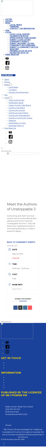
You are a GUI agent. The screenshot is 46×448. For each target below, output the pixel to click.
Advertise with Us (12, 365)
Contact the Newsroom (22, 29)
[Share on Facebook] (15, 308)
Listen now (7, 75)
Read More (17, 289)
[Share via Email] (30, 308)
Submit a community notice (24, 47)
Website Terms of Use (14, 385)
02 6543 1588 (17, 425)
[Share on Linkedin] (25, 308)
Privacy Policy (11, 378)
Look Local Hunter (20, 34)
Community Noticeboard (22, 45)
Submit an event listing (22, 44)
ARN (7, 443)
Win (7, 30)
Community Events (19, 42)
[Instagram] (7, 69)
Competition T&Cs (13, 380)
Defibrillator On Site (21, 51)
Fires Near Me (12, 55)
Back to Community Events (21, 242)
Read (7, 23)
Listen (8, 19)
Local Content (11, 388)
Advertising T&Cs (12, 383)
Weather (14, 49)
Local (8, 32)
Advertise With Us (19, 53)
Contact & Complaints (14, 363)
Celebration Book (19, 36)
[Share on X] (20, 308)
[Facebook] (7, 64)
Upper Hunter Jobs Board (23, 38)
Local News (16, 25)
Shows (9, 21)
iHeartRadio (9, 445)
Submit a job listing (20, 40)
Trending (14, 27)
